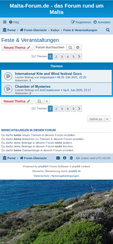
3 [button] (62, 56)
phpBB (42, 166)
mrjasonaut (47, 77)
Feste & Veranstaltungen (30, 40)
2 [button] (56, 56)
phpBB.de (75, 171)
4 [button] (68, 56)
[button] (79, 56)
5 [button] (73, 56)
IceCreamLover (50, 90)
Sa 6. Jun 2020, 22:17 (77, 90)
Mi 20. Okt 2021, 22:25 (71, 77)
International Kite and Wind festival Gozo (48, 74)
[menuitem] (14, 22)
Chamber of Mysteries (32, 86)
